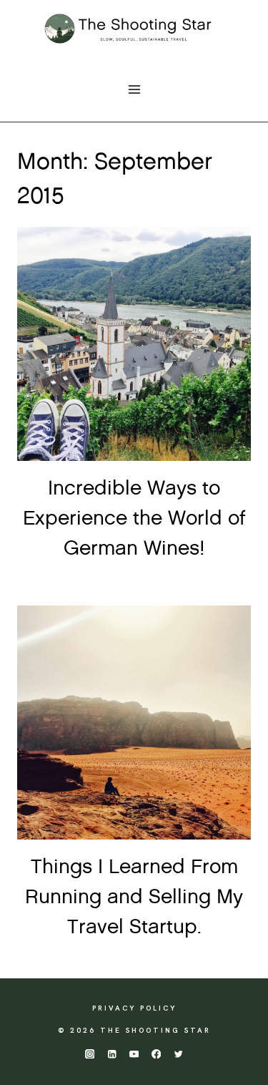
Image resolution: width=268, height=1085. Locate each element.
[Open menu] (134, 89)
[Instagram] (89, 1054)
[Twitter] (178, 1054)
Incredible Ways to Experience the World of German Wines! (134, 519)
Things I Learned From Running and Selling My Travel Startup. (134, 897)
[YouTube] (134, 1054)
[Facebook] (156, 1054)
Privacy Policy (134, 1008)
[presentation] (134, 344)
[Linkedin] (111, 1054)
